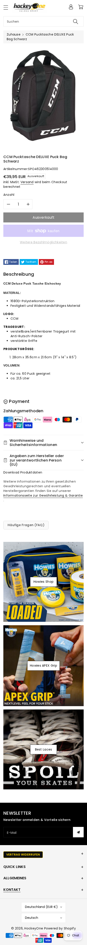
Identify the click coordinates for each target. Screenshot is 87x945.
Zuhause (14, 34)
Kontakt (12, 889)
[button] (7, 7)
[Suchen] (75, 21)
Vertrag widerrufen (23, 854)
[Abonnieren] (78, 832)
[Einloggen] (71, 7)
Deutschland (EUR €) (41, 907)
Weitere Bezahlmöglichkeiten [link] (43, 242)
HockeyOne (33, 928)
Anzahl (8, 194)
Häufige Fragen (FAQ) (26, 525)
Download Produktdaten (22, 472)
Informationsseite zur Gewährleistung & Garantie (43, 495)
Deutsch (31, 917)
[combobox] (43, 21)
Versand (27, 182)
